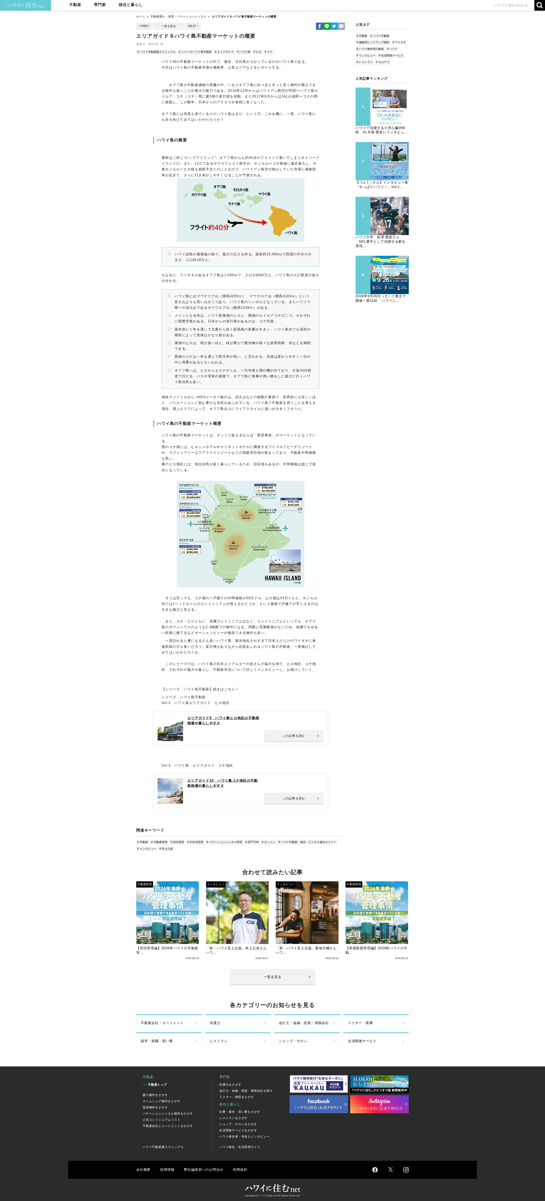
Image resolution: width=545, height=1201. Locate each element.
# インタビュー (146, 848)
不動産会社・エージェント (162, 1023)
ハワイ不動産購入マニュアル (163, 1147)
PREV (145, 26)
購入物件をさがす (155, 1095)
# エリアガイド (224, 51)
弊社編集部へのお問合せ (203, 1169)
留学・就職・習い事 (157, 1041)
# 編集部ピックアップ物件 (373, 42)
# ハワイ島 (243, 51)
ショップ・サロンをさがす (238, 1124)
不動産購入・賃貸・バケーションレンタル (178, 16)
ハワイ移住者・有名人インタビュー (244, 1136)
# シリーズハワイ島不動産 (195, 51)
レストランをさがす (233, 1118)
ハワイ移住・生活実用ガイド (239, 1147)
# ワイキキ (399, 42)
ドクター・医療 (360, 1023)
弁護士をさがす (230, 1084)
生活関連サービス (362, 1041)
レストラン (219, 1041)
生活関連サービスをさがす (238, 1130)
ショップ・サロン (293, 1041)
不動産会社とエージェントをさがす (168, 1126)
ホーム (140, 16)
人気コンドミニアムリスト (162, 1119)
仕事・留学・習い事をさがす (239, 1111)
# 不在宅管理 (195, 842)
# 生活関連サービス (391, 55)
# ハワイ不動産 (379, 35)
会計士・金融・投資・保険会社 (304, 1023)
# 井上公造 (166, 848)
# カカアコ (382, 62)
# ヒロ (257, 51)
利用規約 (240, 1169)
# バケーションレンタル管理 (224, 842)
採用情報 (167, 1169)
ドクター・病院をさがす (236, 1097)
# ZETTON (252, 842)
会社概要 (143, 1169)
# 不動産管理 (159, 842)
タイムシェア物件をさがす (162, 1101)
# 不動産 (142, 842)
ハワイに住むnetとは (511, 5)
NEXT (192, 26)
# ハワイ (392, 48)
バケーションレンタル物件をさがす (168, 1113)
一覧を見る (168, 26)
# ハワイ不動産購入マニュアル (156, 51)
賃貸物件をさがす (155, 1107)
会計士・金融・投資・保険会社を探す (246, 1090)
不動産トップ (157, 1084)
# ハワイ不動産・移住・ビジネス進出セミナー (307, 842)
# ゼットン (268, 842)
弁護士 (215, 1023)
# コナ (268, 51)
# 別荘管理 (177, 842)
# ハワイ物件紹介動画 (370, 48)
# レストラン (365, 62)
